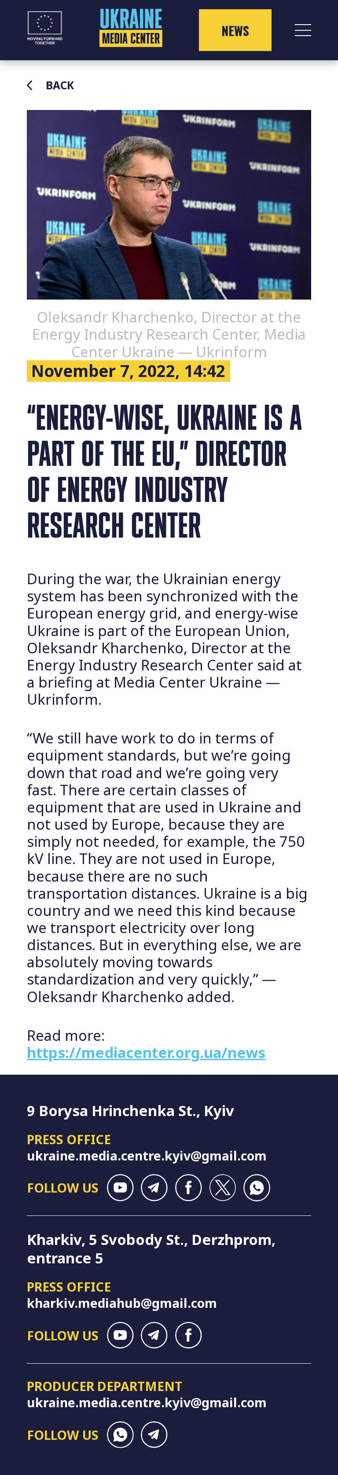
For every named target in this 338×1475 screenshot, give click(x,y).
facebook (188, 1187)
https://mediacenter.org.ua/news (146, 1052)
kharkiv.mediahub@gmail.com (122, 1302)
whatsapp (256, 1187)
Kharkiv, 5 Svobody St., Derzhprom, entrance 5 (151, 1249)
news (235, 30)
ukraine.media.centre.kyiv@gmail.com (147, 1155)
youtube (120, 1187)
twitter (222, 1187)
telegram (154, 1187)
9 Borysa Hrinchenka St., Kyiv (130, 1110)
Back (60, 85)
